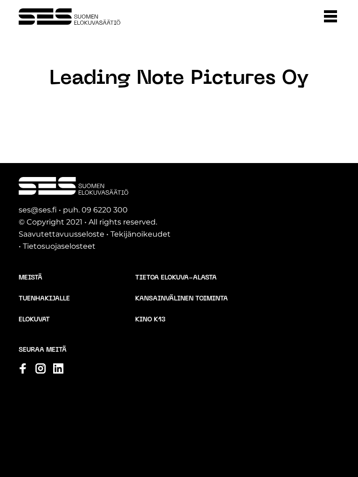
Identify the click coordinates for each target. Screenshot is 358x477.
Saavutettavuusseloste (61, 234)
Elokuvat (34, 320)
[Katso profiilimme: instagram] (40, 368)
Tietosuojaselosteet (59, 246)
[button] (330, 16)
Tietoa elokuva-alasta (176, 278)
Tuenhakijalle (44, 299)
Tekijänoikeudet (140, 234)
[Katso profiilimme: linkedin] (58, 368)
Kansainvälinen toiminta (181, 299)
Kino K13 (150, 320)
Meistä (30, 278)
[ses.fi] (69, 16)
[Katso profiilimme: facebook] (23, 368)
